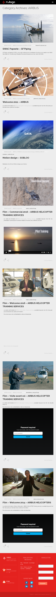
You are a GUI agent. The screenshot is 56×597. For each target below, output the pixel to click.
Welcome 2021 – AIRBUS (16, 102)
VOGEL (29, 45)
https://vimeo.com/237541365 (11, 346)
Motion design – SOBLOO (16, 157)
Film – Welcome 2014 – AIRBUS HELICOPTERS (27, 502)
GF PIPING (24, 45)
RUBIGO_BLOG (7, 45)
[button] (52, 2)
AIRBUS (14, 45)
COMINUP (19, 151)
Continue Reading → (48, 59)
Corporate (19, 45)
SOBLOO (42, 151)
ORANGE (37, 151)
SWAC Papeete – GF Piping (17, 49)
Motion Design (26, 98)
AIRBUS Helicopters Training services (23, 105)
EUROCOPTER (25, 499)
